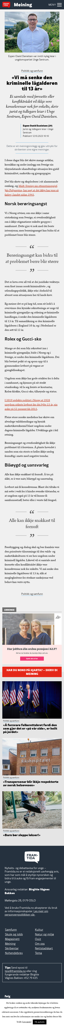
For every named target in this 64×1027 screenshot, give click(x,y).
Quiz (38, 939)
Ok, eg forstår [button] (40, 1022)
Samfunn (11, 930)
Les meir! (27, 1021)
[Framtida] (7, 5)
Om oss (40, 944)
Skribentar (12, 948)
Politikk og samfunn (32, 594)
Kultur (39, 930)
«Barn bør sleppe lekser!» (21, 834)
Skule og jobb (14, 934)
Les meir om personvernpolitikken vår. (26, 913)
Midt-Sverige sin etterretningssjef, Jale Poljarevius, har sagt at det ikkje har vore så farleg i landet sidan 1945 (32, 190)
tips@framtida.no (15, 971)
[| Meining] (23, 5)
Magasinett (12, 939)
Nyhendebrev (14, 953)
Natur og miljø (44, 934)
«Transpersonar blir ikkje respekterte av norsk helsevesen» (30, 783)
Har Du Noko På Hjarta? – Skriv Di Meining (32, 671)
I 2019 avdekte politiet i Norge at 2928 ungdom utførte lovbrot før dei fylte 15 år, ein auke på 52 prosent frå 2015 (31, 404)
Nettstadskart (44, 948)
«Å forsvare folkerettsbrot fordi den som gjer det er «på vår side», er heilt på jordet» (30, 728)
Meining (10, 944)
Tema (38, 953)
